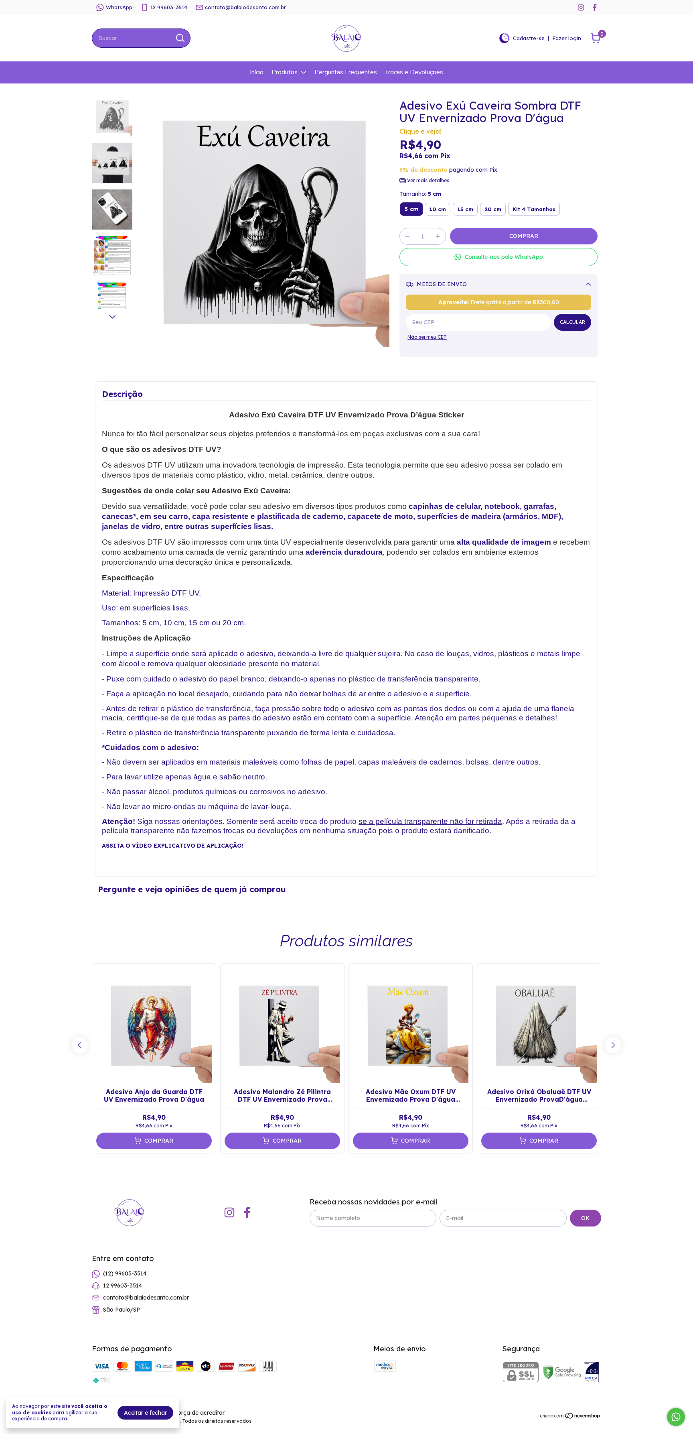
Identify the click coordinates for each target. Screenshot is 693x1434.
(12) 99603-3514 (124, 1273)
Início (256, 72)
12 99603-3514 (168, 7)
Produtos (285, 72)
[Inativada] (591, 1373)
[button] (498, 257)
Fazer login (566, 38)
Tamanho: (420, 193)
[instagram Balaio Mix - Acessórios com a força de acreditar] (581, 7)
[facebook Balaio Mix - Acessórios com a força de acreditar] (594, 7)
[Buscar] (179, 37)
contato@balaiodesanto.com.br (245, 7)
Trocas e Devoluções (414, 72)
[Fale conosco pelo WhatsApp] (676, 1417)
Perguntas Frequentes (345, 72)
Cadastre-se (529, 38)
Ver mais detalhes (427, 180)
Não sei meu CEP (427, 337)
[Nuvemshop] (570, 1417)
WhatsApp (119, 7)
